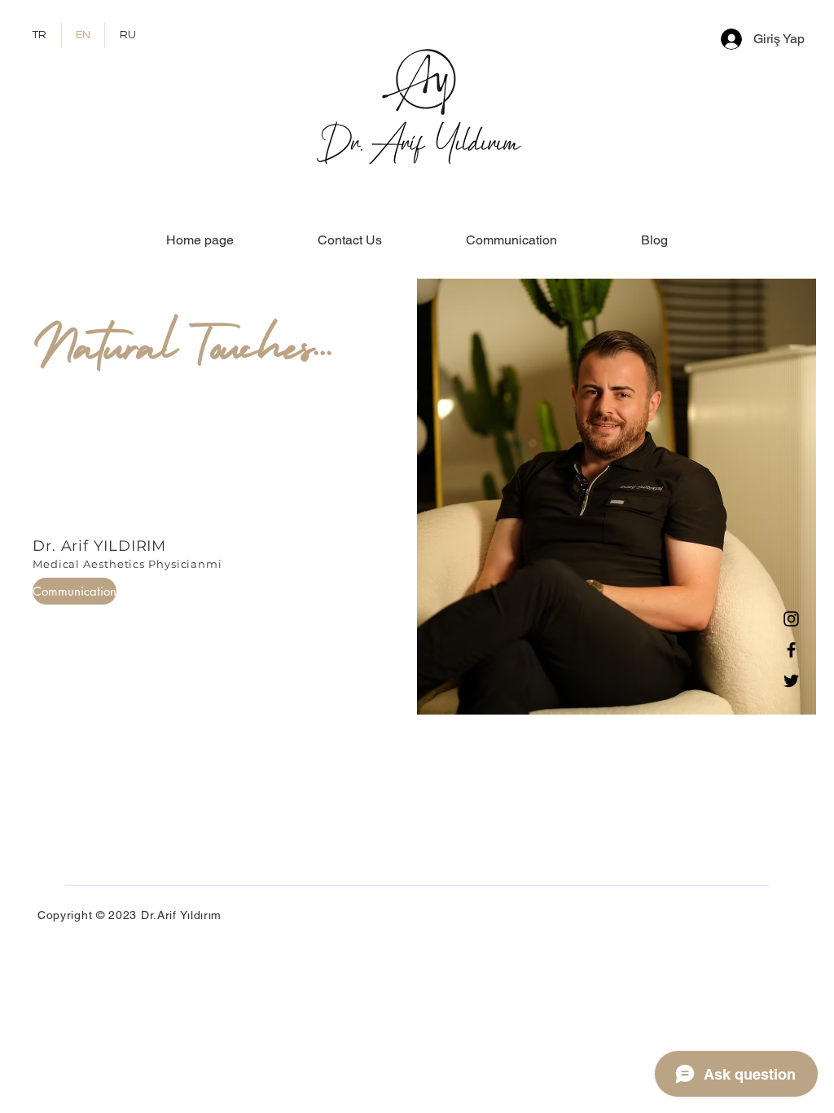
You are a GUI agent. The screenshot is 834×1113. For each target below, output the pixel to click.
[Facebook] (791, 650)
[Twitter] (791, 681)
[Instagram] (791, 619)
